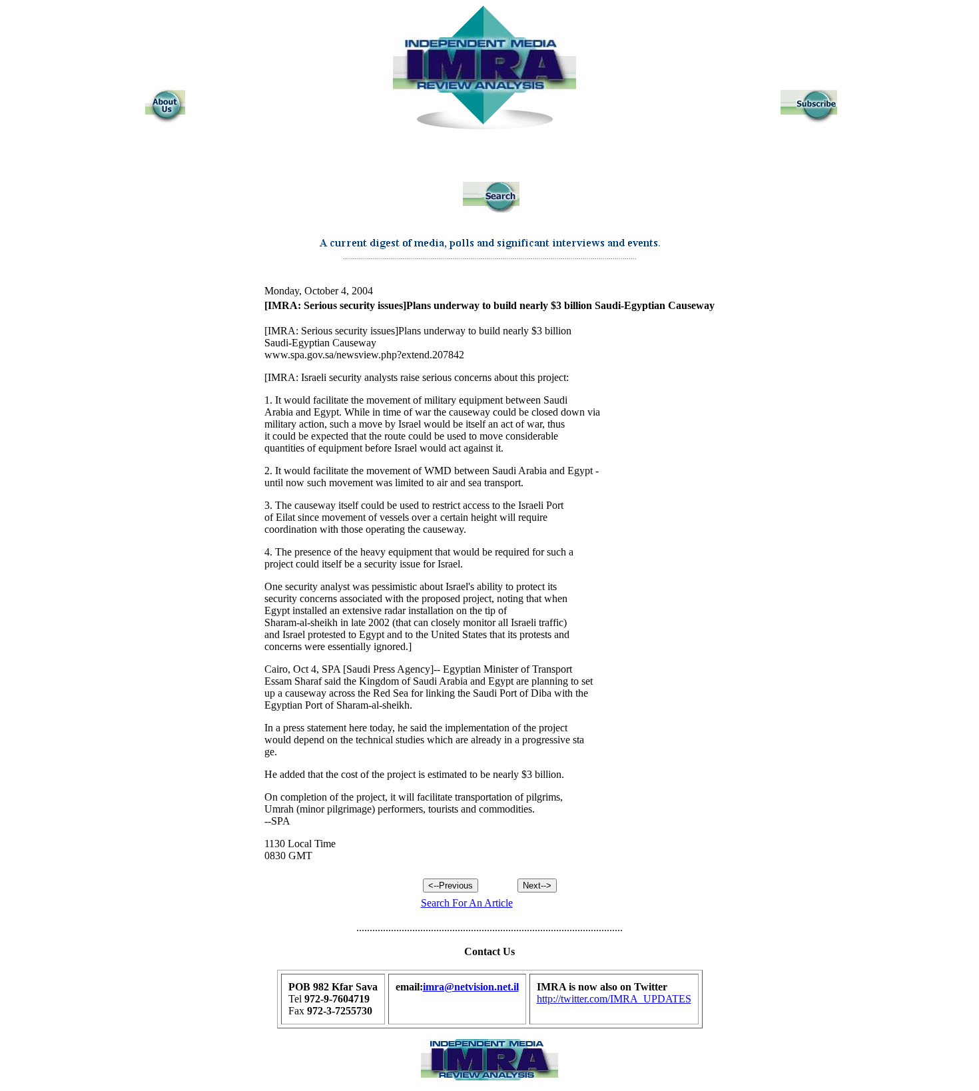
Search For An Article (467, 903)
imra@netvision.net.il (471, 986)
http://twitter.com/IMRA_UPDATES (614, 998)
